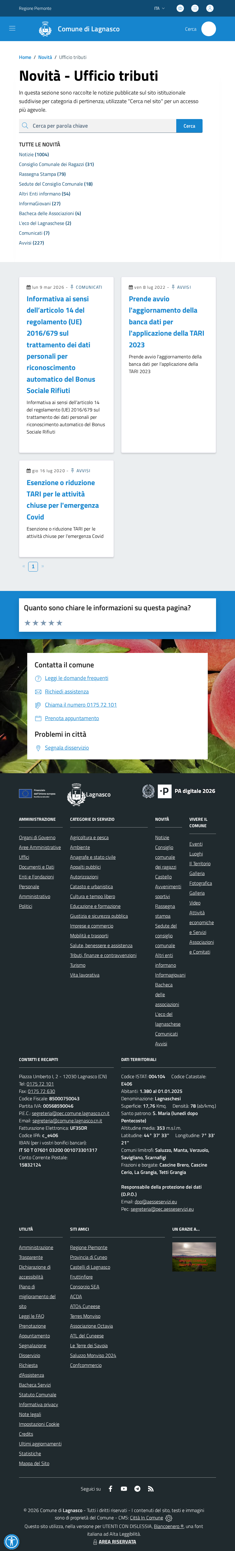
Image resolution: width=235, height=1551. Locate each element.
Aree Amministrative (40, 847)
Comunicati (88, 287)
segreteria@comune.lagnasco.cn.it (67, 1120)
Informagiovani (170, 974)
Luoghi (196, 853)
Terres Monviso (85, 1316)
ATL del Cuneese (87, 1335)
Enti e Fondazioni (36, 876)
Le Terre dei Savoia (89, 1345)
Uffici (24, 857)
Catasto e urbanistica (91, 886)
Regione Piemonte (35, 8)
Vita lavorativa (84, 974)
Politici (25, 906)
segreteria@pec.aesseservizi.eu (162, 1209)
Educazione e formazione (95, 906)
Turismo (77, 965)
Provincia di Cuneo (88, 1257)
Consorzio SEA (84, 1286)
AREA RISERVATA (117, 1541)
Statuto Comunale (37, 1394)
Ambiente (80, 847)
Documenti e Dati (36, 866)
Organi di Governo (37, 837)
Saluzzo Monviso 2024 (93, 1355)
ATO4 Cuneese (85, 1306)
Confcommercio (86, 1365)
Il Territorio (200, 863)
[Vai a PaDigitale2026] (178, 790)
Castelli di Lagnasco (90, 1267)
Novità (43, 57)
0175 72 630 (41, 1091)
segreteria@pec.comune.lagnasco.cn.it (71, 1113)
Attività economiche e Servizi (201, 922)
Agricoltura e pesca (89, 837)
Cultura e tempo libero (92, 896)
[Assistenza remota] (169, 1517)
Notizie (162, 837)
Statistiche (30, 1453)
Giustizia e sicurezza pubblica (99, 916)
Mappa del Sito (34, 1463)
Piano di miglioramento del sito (37, 1296)
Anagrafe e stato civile (93, 857)
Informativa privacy (38, 1404)
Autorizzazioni (84, 876)
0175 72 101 (40, 1083)
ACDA (76, 1296)
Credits (26, 1433)
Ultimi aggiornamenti (40, 1443)
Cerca (189, 125)
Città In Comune (146, 1517)
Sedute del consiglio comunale (166, 935)
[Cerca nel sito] (208, 28)
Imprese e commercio (91, 925)
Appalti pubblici (85, 866)
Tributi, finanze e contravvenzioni (103, 955)
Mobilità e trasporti (89, 935)
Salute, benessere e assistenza (101, 945)
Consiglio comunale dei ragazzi (165, 856)
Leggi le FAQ (31, 1316)
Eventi (196, 843)
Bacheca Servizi (35, 1384)
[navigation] (12, 28)
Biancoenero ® (169, 1526)
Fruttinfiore (81, 1276)
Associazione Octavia (91, 1325)
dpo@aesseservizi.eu (156, 1201)
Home (25, 57)
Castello (163, 876)
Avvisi (183, 287)
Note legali (30, 1414)
